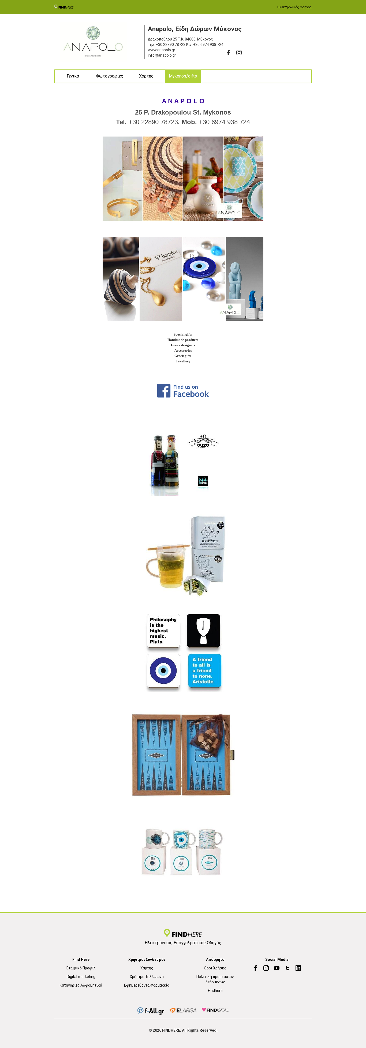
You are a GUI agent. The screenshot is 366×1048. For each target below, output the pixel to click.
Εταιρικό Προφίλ (81, 968)
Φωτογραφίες (109, 76)
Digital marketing (81, 977)
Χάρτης (146, 76)
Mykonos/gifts (183, 76)
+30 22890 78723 (170, 44)
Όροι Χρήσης (215, 968)
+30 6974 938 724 (208, 44)
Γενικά (73, 76)
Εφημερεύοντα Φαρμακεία (146, 985)
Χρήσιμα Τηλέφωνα (147, 977)
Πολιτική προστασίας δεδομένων (215, 979)
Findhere (215, 990)
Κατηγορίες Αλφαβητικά (81, 985)
